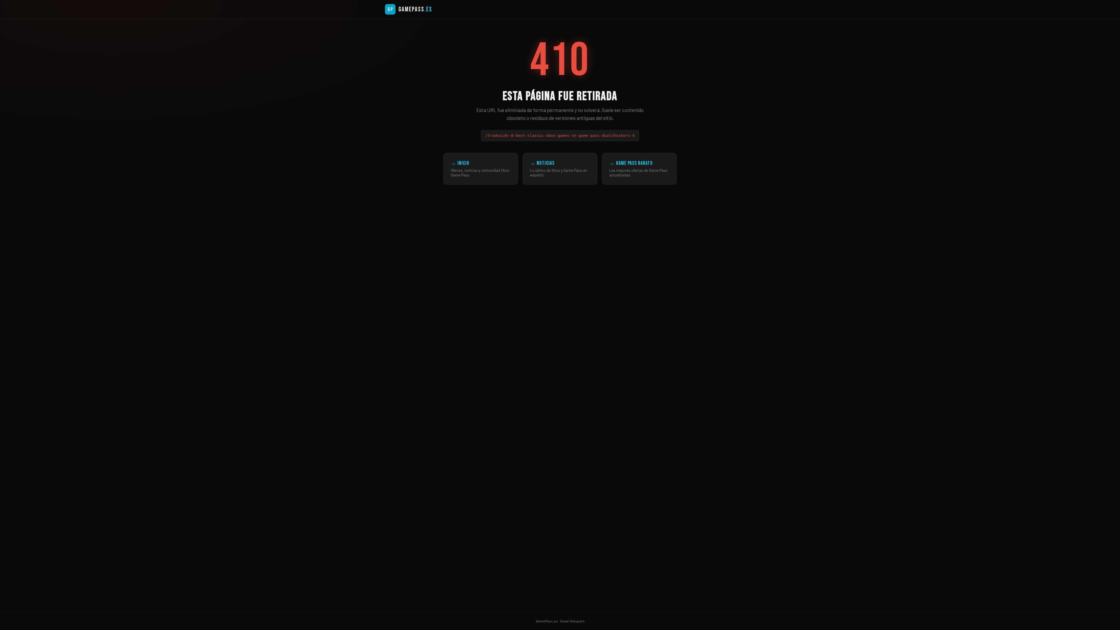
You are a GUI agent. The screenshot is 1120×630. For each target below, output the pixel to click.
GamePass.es (547, 621)
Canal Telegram (572, 621)
